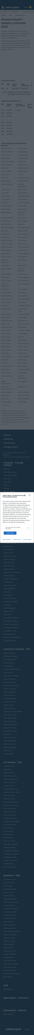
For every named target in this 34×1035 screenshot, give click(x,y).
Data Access (16, 539)
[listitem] (17, 528)
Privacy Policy (27, 539)
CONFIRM (10, 533)
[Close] (30, 495)
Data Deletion (7, 539)
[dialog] (17, 517)
